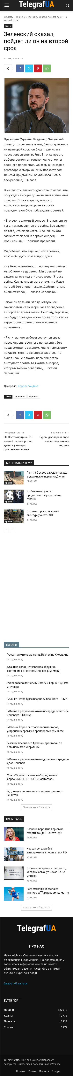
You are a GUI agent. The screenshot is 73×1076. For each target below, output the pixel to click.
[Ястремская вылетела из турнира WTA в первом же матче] (14, 894)
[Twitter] (29, 68)
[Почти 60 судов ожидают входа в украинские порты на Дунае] (14, 478)
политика (20, 396)
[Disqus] (36, 587)
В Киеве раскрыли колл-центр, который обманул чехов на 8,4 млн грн (46, 872)
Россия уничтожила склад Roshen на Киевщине (37, 654)
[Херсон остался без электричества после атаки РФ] (14, 853)
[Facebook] (20, 68)
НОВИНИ (11, 644)
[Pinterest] (38, 68)
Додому (8, 17)
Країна (19, 17)
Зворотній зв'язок (16, 983)
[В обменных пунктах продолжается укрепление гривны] (14, 496)
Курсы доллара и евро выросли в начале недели (54, 441)
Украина (33, 396)
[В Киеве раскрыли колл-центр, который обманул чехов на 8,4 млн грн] (14, 873)
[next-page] (12, 529)
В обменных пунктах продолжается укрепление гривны (44, 495)
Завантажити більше (35, 807)
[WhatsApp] (47, 68)
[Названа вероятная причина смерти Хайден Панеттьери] (14, 834)
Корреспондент (28, 386)
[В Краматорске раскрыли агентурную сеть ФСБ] (14, 516)
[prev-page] (6, 529)
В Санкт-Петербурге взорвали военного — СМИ (37, 698)
